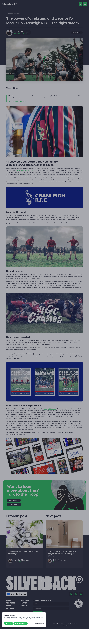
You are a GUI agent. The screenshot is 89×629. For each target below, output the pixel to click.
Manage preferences (39, 623)
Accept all (8, 623)
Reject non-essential (20, 623)
